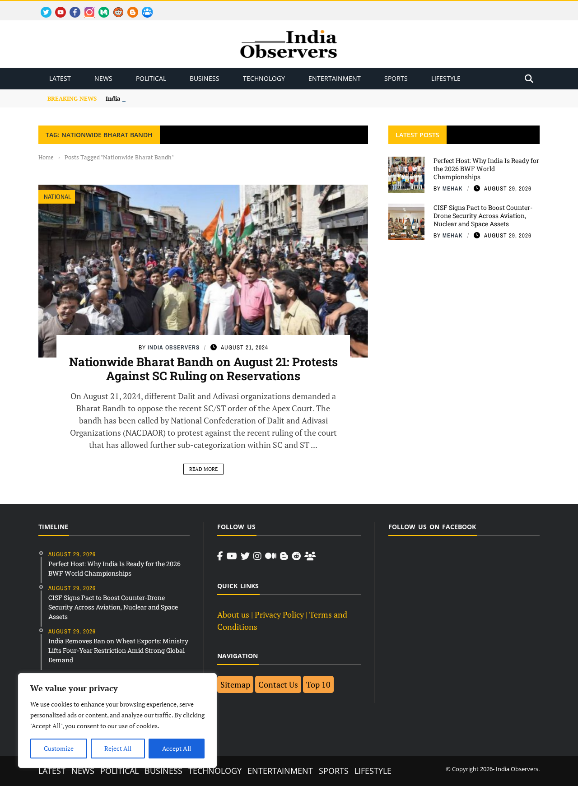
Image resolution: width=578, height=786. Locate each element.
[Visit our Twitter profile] (245, 556)
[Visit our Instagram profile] (257, 556)
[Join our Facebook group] (310, 556)
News (103, 78)
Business (204, 78)
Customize (59, 748)
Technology (264, 78)
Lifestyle (446, 78)
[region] (117, 720)
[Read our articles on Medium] (270, 556)
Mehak (453, 188)
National (57, 196)
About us (233, 614)
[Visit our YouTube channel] (232, 556)
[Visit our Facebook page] (220, 556)
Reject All (117, 748)
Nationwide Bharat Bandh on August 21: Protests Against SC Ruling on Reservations (203, 368)
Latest (60, 78)
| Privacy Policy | (279, 614)
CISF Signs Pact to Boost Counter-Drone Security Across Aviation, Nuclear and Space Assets (483, 215)
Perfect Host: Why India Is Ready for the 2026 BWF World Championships (486, 168)
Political (151, 78)
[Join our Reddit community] (296, 556)
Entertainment (334, 78)
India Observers (174, 347)
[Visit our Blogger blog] (284, 556)
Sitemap (235, 684)
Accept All (176, 748)
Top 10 (318, 684)
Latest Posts (417, 134)
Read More (203, 469)
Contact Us (278, 684)
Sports (396, 78)
